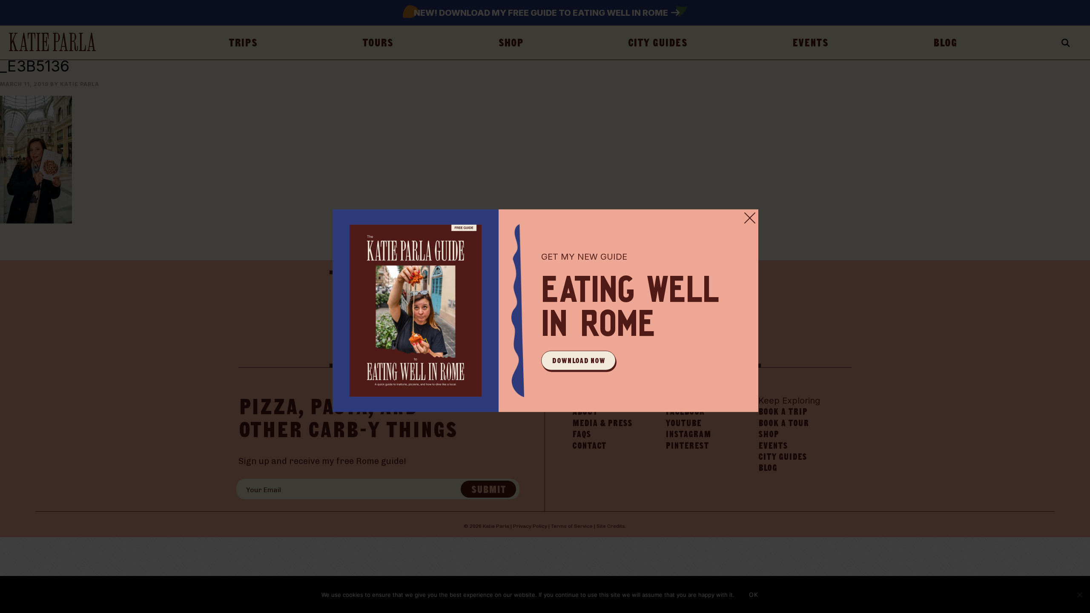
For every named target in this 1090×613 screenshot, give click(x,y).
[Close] (749, 217)
